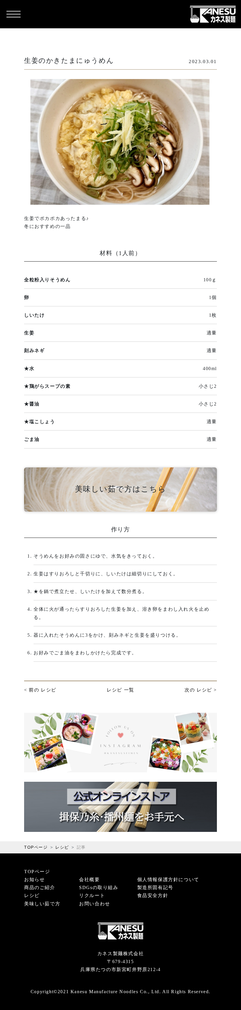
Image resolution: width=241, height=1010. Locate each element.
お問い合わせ (94, 903)
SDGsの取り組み (98, 887)
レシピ (62, 847)
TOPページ (36, 847)
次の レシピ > (201, 689)
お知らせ (34, 879)
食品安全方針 (152, 895)
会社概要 (89, 879)
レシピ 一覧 (120, 689)
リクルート (92, 895)
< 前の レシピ (40, 689)
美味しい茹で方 (42, 903)
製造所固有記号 (155, 887)
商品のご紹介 (39, 887)
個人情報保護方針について (168, 879)
